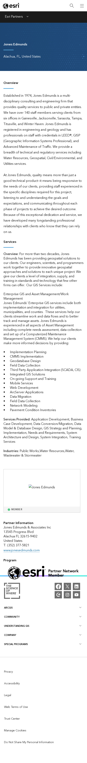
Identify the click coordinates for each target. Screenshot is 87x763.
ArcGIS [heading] (8, 608)
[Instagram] (67, 594)
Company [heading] (10, 635)
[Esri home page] (11, 6)
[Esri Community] (58, 594)
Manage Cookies (15, 730)
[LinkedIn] (76, 586)
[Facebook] (58, 586)
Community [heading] (12, 617)
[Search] (72, 5)
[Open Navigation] (82, 5)
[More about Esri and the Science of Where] (12, 592)
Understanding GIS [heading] (16, 626)
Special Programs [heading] (16, 644)
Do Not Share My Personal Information (29, 742)
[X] (67, 586)
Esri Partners (14, 17)
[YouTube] (76, 594)
